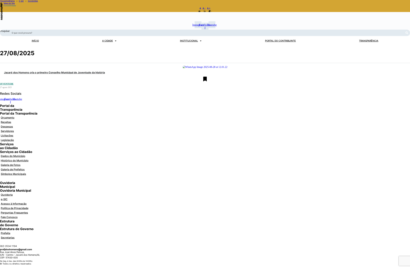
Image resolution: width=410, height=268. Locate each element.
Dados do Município (13, 156)
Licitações (7, 135)
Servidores (7, 131)
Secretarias (8, 237)
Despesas (7, 126)
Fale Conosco (9, 217)
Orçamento (7, 117)
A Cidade (107, 40)
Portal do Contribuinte (280, 40)
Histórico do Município (15, 160)
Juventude (6, 84)
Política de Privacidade (14, 208)
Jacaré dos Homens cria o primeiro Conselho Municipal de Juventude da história (54, 72)
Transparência (368, 40)
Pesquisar (5, 31)
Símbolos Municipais (13, 174)
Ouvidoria (7, 194)
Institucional (189, 40)
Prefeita (5, 233)
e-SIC (4, 199)
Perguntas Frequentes (14, 212)
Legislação (7, 140)
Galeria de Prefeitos (13, 169)
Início (35, 40)
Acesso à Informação (14, 203)
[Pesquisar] (407, 33)
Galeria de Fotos (10, 165)
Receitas (6, 122)
